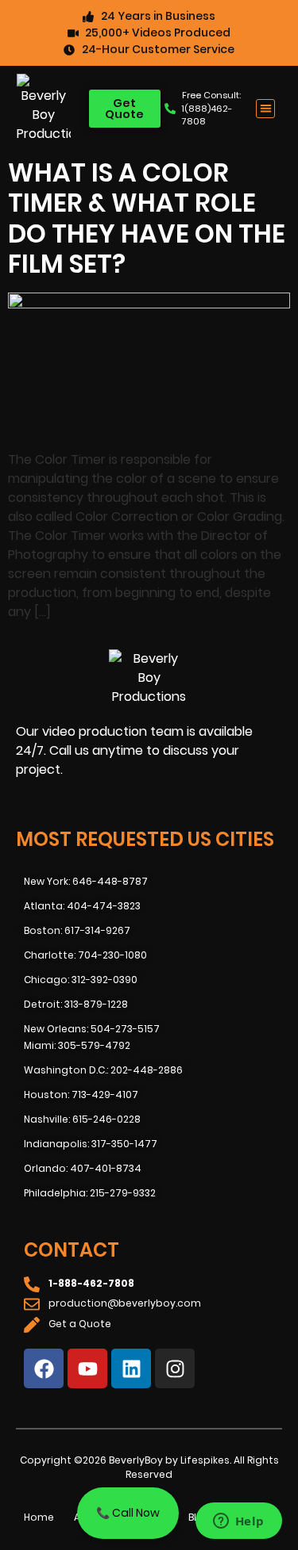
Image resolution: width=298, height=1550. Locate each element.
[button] (266, 109)
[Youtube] (87, 1368)
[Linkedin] (131, 1368)
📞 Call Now (128, 1513)
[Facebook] (44, 1368)
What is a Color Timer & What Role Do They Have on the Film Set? (146, 218)
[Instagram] (175, 1368)
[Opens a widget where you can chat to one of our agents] (238, 1522)
